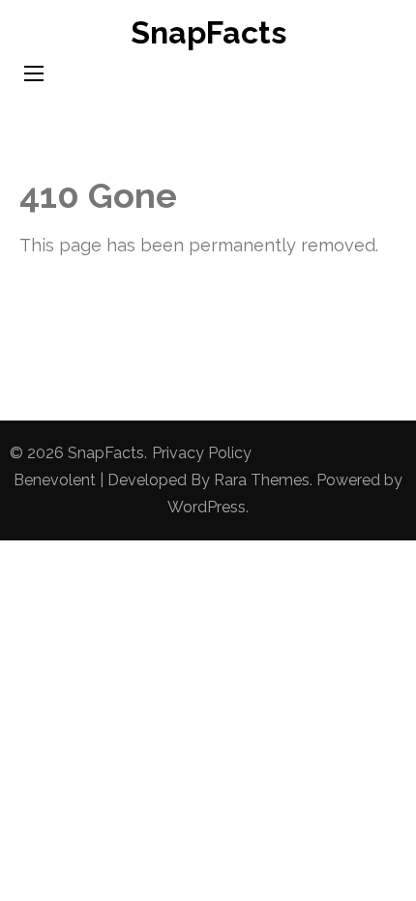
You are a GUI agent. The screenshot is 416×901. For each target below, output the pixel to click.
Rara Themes (262, 480)
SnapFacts (208, 32)
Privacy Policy (202, 453)
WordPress (206, 507)
